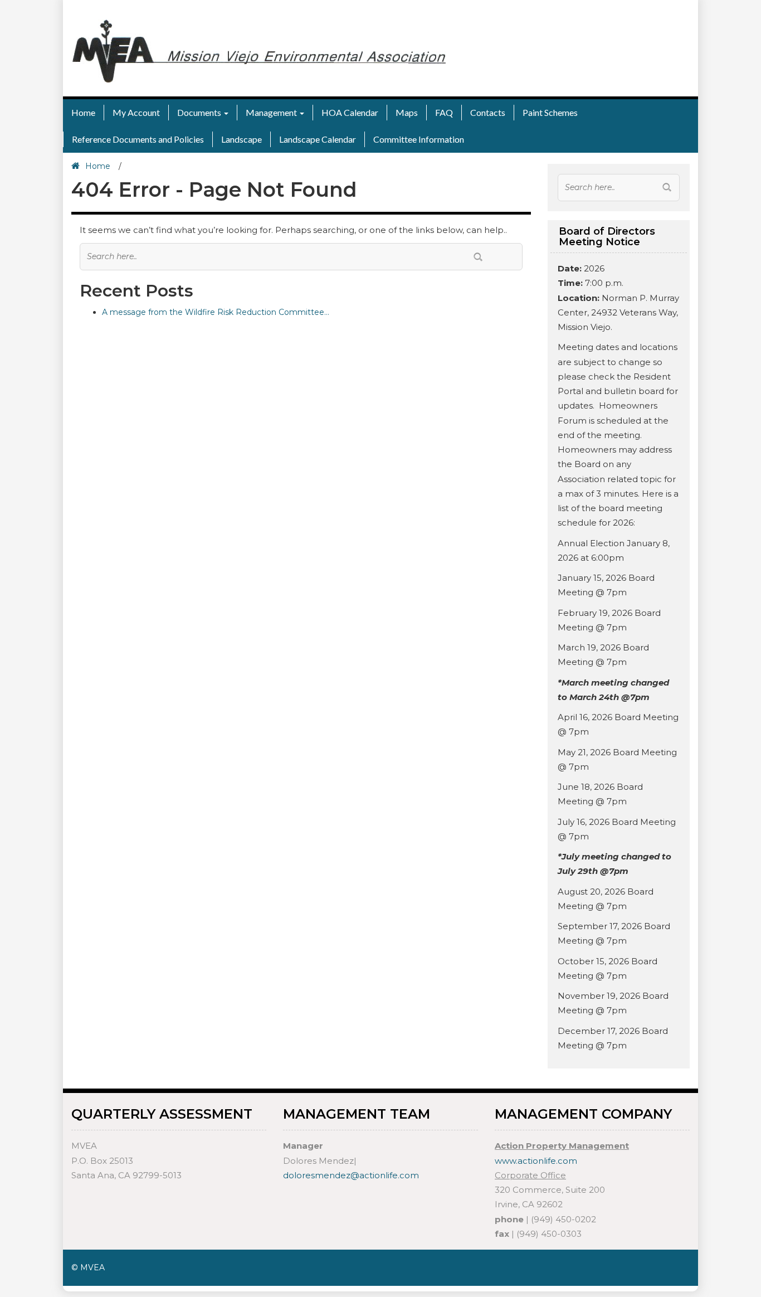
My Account (136, 112)
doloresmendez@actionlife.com (351, 1175)
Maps (407, 112)
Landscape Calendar (317, 139)
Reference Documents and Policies (138, 139)
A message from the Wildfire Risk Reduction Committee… (215, 312)
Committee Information (418, 139)
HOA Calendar (349, 112)
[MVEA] (258, 50)
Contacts (487, 112)
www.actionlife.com (536, 1160)
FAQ (444, 112)
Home (83, 112)
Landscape (241, 139)
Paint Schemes (550, 112)
